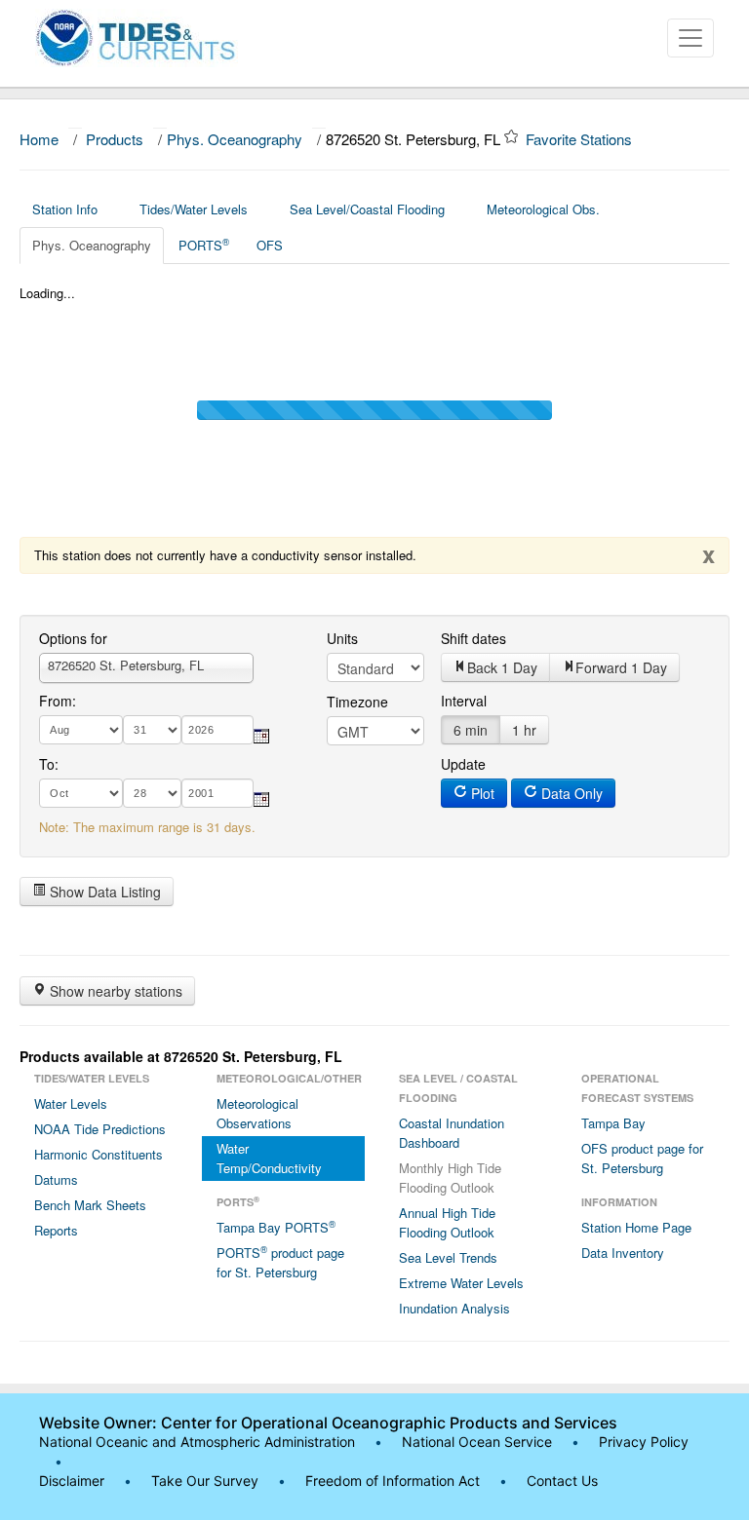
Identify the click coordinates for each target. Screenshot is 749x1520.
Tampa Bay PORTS (276, 1226)
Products (114, 139)
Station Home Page (636, 1227)
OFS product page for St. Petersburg (642, 1158)
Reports (56, 1230)
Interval (464, 700)
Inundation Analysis (454, 1308)
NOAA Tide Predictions (100, 1129)
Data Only (570, 793)
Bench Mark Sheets (90, 1205)
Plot (480, 793)
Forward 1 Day (621, 667)
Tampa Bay (613, 1123)
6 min (470, 730)
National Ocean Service (477, 1441)
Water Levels (70, 1103)
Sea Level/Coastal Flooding (367, 209)
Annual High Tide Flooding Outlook (447, 1222)
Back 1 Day (502, 667)
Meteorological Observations (257, 1113)
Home (39, 139)
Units (342, 638)
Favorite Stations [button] (581, 139)
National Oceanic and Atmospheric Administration (197, 1441)
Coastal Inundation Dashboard (451, 1133)
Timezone (357, 701)
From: (57, 700)
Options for (73, 638)
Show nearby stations (114, 991)
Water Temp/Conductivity (269, 1158)
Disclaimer (71, 1480)
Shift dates (473, 638)
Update (463, 764)
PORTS (203, 244)
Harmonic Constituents (98, 1154)
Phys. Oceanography (234, 139)
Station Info (65, 209)
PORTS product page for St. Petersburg (280, 1261)
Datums (56, 1179)
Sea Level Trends (448, 1257)
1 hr (524, 730)
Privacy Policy (644, 1441)
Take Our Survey (206, 1480)
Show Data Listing (103, 891)
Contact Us (562, 1480)
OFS (269, 245)
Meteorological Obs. (543, 209)
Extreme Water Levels (461, 1282)
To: (49, 764)
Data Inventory (622, 1252)
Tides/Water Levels (193, 209)
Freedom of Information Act (392, 1480)
